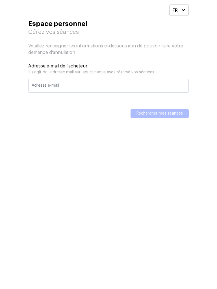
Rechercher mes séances (159, 113)
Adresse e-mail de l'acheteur (57, 66)
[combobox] (175, 11)
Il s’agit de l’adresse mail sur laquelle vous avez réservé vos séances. (91, 72)
